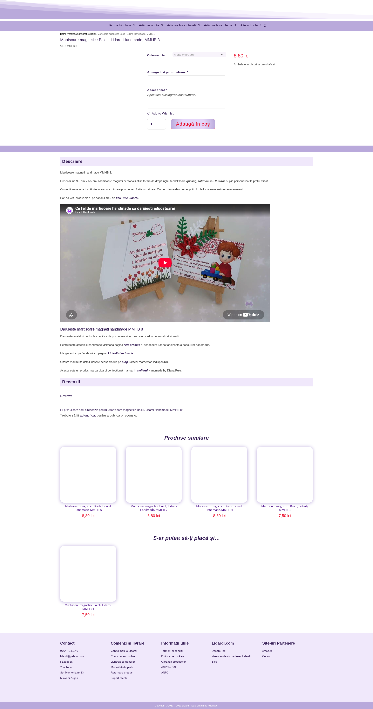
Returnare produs (121, 672)
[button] (160, 113)
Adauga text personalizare (167, 71)
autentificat (88, 415)
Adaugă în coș (193, 123)
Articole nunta (149, 25)
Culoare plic (156, 55)
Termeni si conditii (172, 650)
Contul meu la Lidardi (124, 650)
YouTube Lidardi (127, 198)
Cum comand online (123, 656)
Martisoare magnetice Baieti (82, 34)
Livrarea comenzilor (123, 661)
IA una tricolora (120, 25)
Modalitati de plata (122, 667)
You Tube (66, 667)
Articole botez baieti (181, 25)
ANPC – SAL (169, 667)
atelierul (142, 370)
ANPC (165, 672)
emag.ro (267, 650)
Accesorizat (157, 89)
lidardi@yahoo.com (72, 656)
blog (125, 362)
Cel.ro (266, 656)
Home (63, 34)
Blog (214, 661)
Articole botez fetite (218, 25)
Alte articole (249, 25)
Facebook (66, 661)
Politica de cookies (172, 656)
